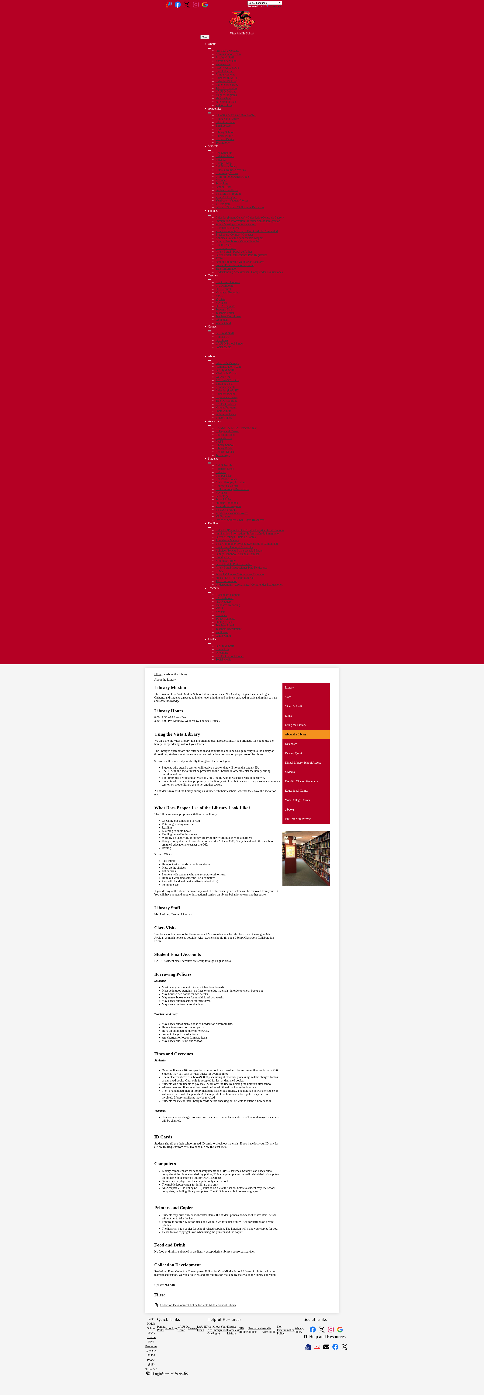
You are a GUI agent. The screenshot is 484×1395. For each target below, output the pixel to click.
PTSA (219, 258)
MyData (220, 299)
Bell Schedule (224, 152)
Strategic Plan (224, 309)
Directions (222, 340)
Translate (275, 6)
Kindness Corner (226, 248)
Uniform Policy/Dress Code (232, 176)
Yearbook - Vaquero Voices (232, 200)
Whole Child (223, 323)
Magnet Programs (226, 94)
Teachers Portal (225, 312)
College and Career (227, 118)
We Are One (223, 64)
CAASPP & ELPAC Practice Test (236, 115)
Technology (223, 142)
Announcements (225, 74)
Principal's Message (227, 50)
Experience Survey (227, 84)
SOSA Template (225, 306)
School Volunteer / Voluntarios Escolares (240, 261)
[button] (209, 360)
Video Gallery (224, 105)
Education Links (225, 122)
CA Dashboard (224, 285)
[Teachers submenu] (209, 279)
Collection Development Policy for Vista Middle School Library (198, 1305)
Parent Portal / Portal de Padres (234, 251)
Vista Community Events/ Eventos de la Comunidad (247, 231)
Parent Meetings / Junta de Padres (236, 224)
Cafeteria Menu (225, 156)
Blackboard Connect (228, 282)
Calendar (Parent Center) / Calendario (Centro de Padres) (250, 217)
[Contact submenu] (209, 330)
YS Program (223, 203)
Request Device (225, 139)
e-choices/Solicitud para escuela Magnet (239, 238)
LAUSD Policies (226, 91)
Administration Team (228, 54)
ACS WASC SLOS (227, 67)
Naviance (221, 180)
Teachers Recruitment (228, 316)
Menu (205, 37)
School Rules (223, 186)
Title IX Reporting (226, 88)
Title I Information (226, 268)
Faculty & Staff (225, 57)
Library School (224, 132)
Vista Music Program (228, 193)
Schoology (222, 183)
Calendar (221, 159)
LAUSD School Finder (230, 343)
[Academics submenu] (209, 113)
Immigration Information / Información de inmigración (248, 221)
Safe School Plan (226, 101)
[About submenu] (209, 48)
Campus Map (224, 163)
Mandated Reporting (228, 292)
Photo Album (223, 98)
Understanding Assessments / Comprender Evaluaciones (249, 272)
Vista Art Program (226, 197)
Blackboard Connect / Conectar (234, 234)
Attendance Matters (227, 227)
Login (153, 1374)
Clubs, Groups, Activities (231, 169)
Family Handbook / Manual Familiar (237, 241)
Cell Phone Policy (226, 166)
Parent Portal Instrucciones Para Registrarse (241, 255)
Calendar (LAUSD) (227, 77)
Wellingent (222, 319)
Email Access (224, 125)
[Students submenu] (209, 150)
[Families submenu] (209, 215)
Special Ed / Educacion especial (235, 265)
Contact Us (222, 336)
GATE (219, 129)
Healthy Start (223, 244)
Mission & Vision (226, 60)
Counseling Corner (227, 173)
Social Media (223, 347)
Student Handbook (227, 190)
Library (158, 674)
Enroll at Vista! (224, 71)
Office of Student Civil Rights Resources (240, 207)
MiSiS (219, 295)
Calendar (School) (226, 81)
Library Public (224, 135)
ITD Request (223, 289)
